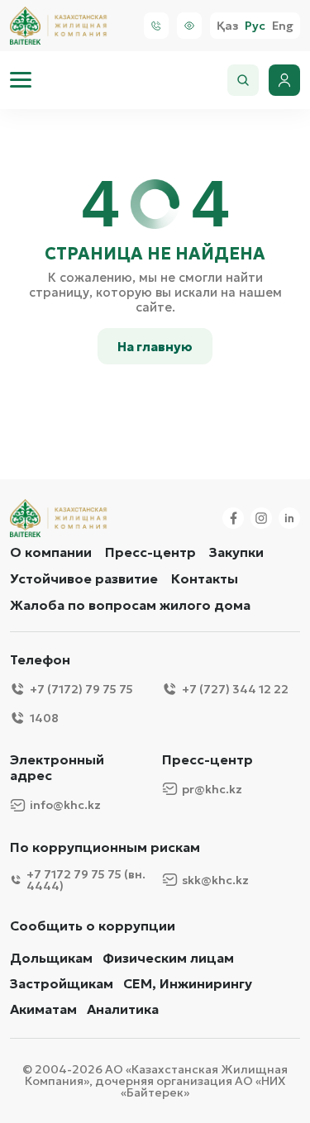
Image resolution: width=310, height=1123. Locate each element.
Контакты (204, 578)
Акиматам (43, 1009)
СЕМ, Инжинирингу (187, 984)
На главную (155, 347)
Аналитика (123, 1009)
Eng (282, 26)
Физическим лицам (168, 958)
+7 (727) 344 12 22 (235, 689)
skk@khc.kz (215, 880)
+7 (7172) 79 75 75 (81, 689)
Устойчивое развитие (84, 578)
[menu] (20, 80)
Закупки (236, 552)
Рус (255, 26)
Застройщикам (61, 984)
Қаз (227, 26)
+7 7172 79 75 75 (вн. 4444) (85, 880)
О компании (51, 552)
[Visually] (189, 25)
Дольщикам (51, 958)
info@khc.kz (65, 804)
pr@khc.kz (212, 789)
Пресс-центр (150, 552)
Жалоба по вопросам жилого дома (130, 605)
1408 (44, 718)
